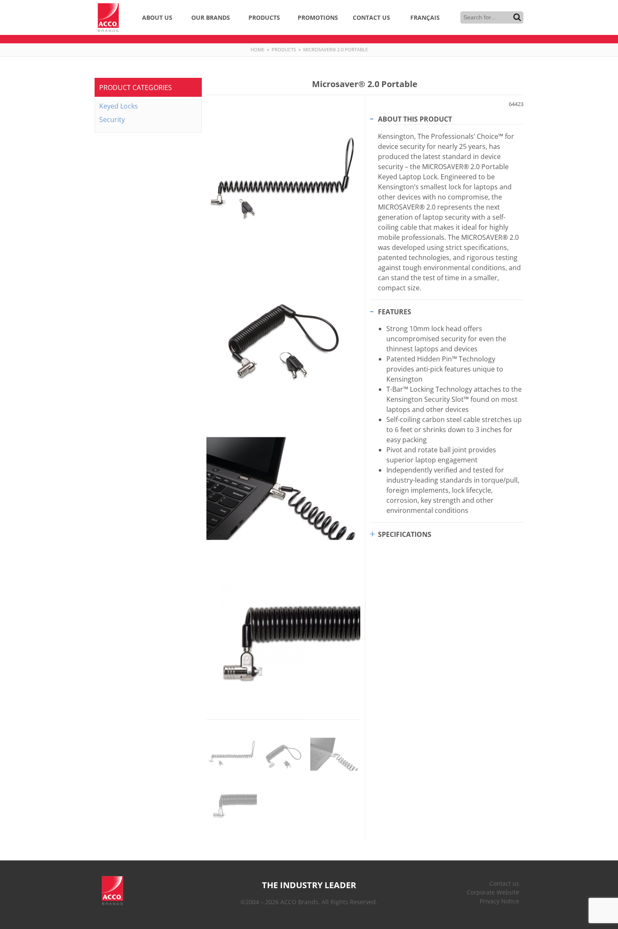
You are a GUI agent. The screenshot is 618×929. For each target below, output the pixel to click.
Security (112, 119)
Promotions (318, 17)
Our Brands (210, 17)
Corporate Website (493, 892)
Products (264, 17)
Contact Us (371, 17)
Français (425, 17)
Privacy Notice (499, 901)
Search (517, 17)
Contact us (504, 883)
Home (257, 49)
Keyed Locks (118, 106)
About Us (157, 17)
